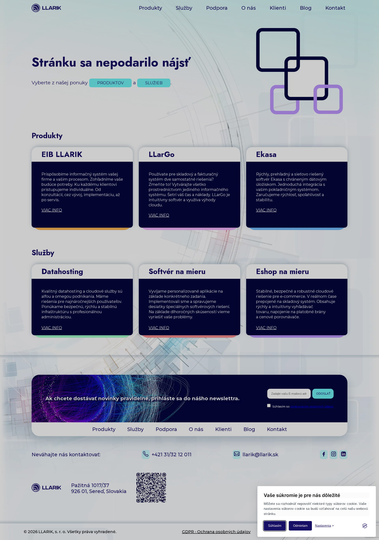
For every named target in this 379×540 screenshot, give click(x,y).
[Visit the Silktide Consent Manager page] (365, 526)
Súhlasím (274, 525)
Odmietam (300, 525)
